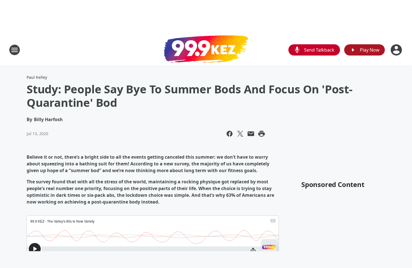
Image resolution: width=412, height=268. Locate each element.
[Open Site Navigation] (14, 50)
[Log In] (397, 50)
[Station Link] (206, 49)
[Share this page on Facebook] (229, 134)
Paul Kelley (37, 77)
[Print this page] (261, 134)
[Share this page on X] (240, 134)
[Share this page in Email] (251, 134)
